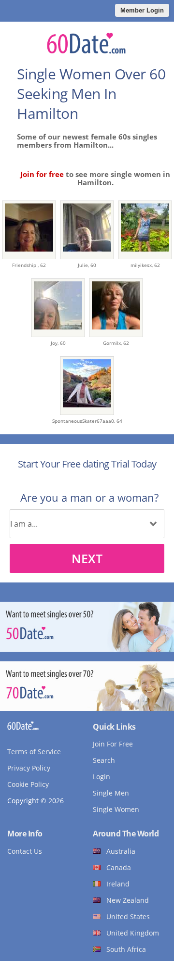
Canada (118, 867)
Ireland (118, 883)
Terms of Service (34, 751)
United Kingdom (132, 932)
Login (101, 776)
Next (87, 558)
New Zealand (127, 900)
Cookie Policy (28, 784)
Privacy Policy (28, 767)
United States (128, 916)
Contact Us (24, 851)
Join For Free (113, 743)
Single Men (111, 792)
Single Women (116, 809)
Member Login (142, 10)
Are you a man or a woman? (89, 497)
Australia (120, 851)
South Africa (126, 949)
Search (104, 760)
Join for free (42, 174)
